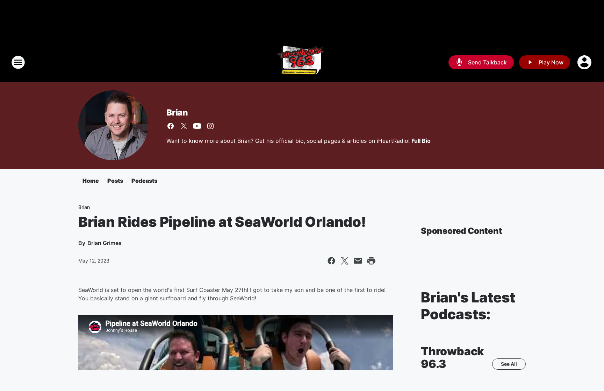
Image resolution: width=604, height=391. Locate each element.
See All (509, 364)
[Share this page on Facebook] (331, 261)
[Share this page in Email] (358, 261)
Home (90, 180)
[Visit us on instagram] (210, 126)
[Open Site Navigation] (18, 62)
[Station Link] (302, 62)
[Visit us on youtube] (197, 126)
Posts (115, 180)
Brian (177, 112)
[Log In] (585, 62)
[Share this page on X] (345, 261)
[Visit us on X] (184, 126)
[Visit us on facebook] (170, 126)
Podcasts (144, 180)
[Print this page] (371, 261)
